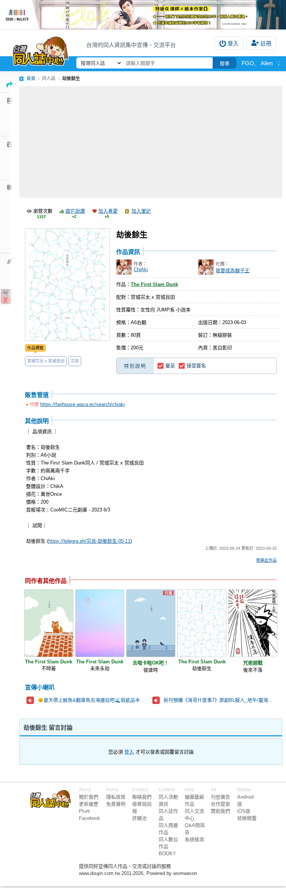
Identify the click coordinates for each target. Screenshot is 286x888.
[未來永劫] (99, 623)
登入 (233, 43)
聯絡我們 (142, 797)
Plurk (84, 811)
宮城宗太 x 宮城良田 (45, 361)
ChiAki (141, 269)
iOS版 (243, 811)
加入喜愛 (108, 211)
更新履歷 (88, 804)
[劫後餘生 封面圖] (67, 284)
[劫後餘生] (201, 623)
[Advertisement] (151, 142)
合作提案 (220, 804)
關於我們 (88, 797)
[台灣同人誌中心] (40, 49)
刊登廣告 (220, 797)
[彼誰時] (150, 623)
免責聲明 (115, 804)
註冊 (265, 43)
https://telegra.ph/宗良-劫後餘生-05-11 (89, 541)
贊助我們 (220, 811)
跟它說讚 (75, 211)
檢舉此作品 (266, 560)
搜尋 (224, 63)
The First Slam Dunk (154, 284)
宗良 (75, 361)
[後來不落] (252, 623)
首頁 (30, 78)
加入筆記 (141, 211)
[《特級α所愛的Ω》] (143, 14)
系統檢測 (194, 839)
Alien (267, 63)
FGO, (248, 63)
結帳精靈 (247, 818)
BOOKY (167, 853)
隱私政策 (115, 797)
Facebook (89, 818)
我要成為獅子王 (233, 270)
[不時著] (48, 623)
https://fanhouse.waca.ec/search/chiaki (82, 404)
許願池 (139, 818)
